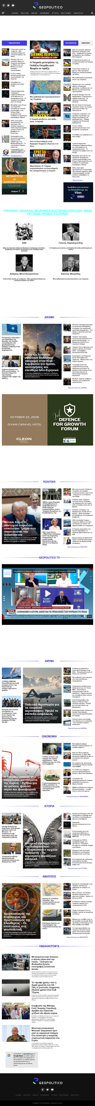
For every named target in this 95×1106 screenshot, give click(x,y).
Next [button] (23, 191)
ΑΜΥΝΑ (34, 13)
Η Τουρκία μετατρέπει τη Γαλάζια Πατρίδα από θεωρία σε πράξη (71, 248)
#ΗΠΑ (87, 210)
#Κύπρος (33, 213)
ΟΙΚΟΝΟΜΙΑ (44, 13)
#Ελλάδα (26, 210)
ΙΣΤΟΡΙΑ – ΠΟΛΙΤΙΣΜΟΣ (61, 13)
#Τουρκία (61, 213)
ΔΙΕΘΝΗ (15, 13)
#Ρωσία (47, 213)
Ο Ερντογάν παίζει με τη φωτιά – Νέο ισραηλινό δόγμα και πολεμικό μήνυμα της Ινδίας (24, 279)
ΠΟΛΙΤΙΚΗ (25, 13)
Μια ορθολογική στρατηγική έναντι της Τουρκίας (71, 279)
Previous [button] (19, 191)
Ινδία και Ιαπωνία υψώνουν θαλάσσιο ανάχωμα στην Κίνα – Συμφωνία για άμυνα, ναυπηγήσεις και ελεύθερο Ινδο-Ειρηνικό (24, 249)
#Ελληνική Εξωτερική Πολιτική (58, 210)
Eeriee (60, 1103)
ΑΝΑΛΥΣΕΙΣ (78, 13)
